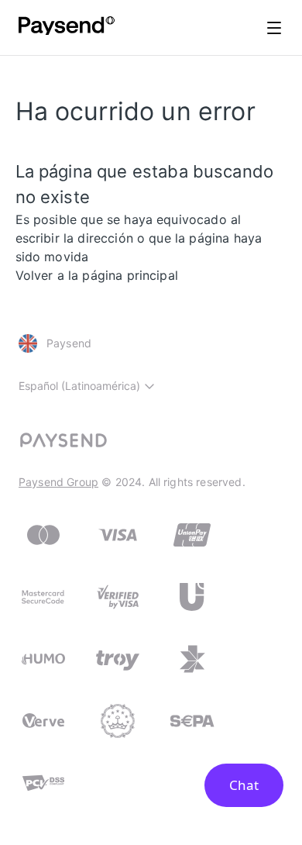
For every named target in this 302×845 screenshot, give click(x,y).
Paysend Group (58, 481)
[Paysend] (67, 28)
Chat (244, 785)
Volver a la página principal (96, 275)
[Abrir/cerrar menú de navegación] (274, 27)
